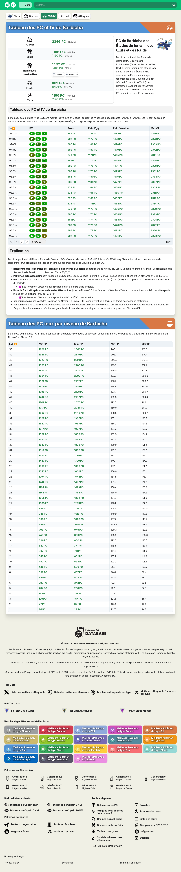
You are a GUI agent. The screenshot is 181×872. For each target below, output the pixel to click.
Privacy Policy (11, 862)
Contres (33, 16)
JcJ (67, 16)
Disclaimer (67, 862)
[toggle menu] (174, 5)
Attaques (83, 16)
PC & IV (51, 16)
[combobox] (102, 5)
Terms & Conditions (130, 862)
